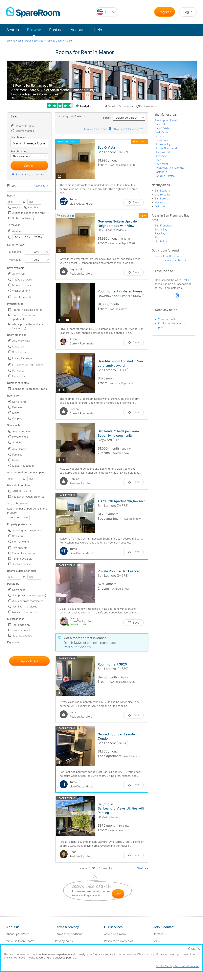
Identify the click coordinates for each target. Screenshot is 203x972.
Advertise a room (115, 934)
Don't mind (19, 589)
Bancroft (160, 124)
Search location (20, 137)
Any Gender (19, 449)
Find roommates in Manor (170, 260)
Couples (17, 418)
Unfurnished (19, 376)
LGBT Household (22, 491)
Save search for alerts (126, 129)
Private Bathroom (22, 358)
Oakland (160, 206)
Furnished (18, 370)
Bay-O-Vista (162, 128)
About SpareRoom (17, 934)
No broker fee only (23, 218)
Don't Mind (19, 401)
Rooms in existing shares (27, 309)
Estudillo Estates (165, 175)
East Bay (160, 233)
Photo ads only (21, 624)
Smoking (17, 536)
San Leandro (162, 190)
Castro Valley (162, 144)
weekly (16, 207)
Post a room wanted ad (118, 941)
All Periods (18, 274)
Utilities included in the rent (28, 212)
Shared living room (23, 553)
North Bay (161, 241)
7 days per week (22, 279)
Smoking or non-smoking (27, 530)
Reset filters (41, 185)
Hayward (160, 202)
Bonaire (159, 136)
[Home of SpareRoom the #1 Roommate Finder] (33, 12)
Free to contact (21, 630)
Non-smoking (20, 541)
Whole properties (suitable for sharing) (27, 326)
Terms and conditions (68, 934)
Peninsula (161, 237)
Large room (19, 346)
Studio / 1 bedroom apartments (23, 317)
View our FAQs (167, 319)
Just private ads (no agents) (29, 595)
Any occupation (21, 431)
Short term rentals (23, 297)
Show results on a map (95, 129)
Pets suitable (19, 547)
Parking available (22, 558)
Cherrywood (162, 152)
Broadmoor (161, 140)
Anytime (17, 231)
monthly (33, 207)
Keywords (13, 643)
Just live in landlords (24, 606)
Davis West (161, 163)
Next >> (142, 868)
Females (17, 407)
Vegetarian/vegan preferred (28, 496)
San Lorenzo (162, 198)
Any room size (21, 340)
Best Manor (162, 132)
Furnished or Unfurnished (28, 365)
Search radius (19, 151)
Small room (19, 352)
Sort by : (108, 117)
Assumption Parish (166, 120)
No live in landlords (24, 612)
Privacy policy (64, 941)
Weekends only (21, 290)
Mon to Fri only (21, 285)
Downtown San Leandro (169, 167)
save (118, 894)
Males (15, 412)
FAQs (156, 941)
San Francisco (163, 225)
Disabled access (21, 564)
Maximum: (15, 259)
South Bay (161, 229)
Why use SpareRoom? (20, 941)
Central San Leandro (167, 148)
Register (165, 12)
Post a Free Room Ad (167, 256)
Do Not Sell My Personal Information (177, 966)
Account (78, 29)
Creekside (161, 156)
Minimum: (15, 251)
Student (17, 442)
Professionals (20, 436)
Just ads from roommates (27, 601)
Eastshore (161, 171)
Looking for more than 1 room (30, 388)
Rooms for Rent (25, 126)
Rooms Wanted (24, 130)
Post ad (56, 29)
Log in (187, 12)
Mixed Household (23, 465)
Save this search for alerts (31, 174)
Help (98, 29)
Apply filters (29, 661)
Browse (34, 29)
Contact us (160, 934)
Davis (158, 160)
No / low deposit (22, 635)
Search (12, 29)
